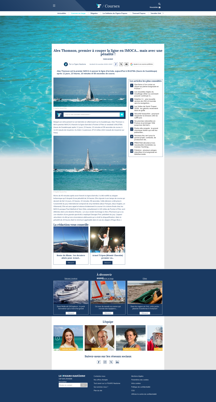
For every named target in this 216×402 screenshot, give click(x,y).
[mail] (159, 7)
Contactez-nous (99, 376)
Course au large (108, 59)
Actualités (61, 13)
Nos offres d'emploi (101, 380)
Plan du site (98, 391)
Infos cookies (136, 383)
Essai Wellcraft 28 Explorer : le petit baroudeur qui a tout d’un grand (71, 307)
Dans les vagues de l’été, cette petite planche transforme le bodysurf (145, 307)
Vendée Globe (157, 13)
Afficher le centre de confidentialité (144, 394)
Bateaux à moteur (71, 279)
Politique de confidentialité (140, 387)
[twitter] (111, 362)
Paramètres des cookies (140, 380)
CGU (133, 391)
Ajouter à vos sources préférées (143, 64)
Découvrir (71, 313)
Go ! (83, 385)
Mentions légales (137, 376)
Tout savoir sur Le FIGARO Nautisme (107, 383)
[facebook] (98, 362)
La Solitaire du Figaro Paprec (115, 13)
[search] (159, 4)
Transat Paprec (139, 13)
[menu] (54, 5)
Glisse (145, 279)
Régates (94, 13)
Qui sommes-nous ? (101, 387)
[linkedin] (117, 362)
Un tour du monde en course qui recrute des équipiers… (108, 307)
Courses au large (78, 13)
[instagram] (105, 362)
